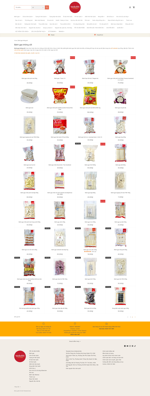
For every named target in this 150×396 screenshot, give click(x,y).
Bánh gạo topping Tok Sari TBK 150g (120, 192)
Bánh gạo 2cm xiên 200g (90, 249)
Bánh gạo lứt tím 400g (90, 308)
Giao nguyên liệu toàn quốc (73, 368)
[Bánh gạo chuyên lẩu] (120, 96)
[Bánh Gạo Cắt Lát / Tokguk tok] (90, 66)
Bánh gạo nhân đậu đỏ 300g (59, 308)
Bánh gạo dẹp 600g (90, 192)
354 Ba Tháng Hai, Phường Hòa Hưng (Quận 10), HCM (80, 353)
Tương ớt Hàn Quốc (34, 357)
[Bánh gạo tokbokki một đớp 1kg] (60, 237)
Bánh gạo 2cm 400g (90, 222)
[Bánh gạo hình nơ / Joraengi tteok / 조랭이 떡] (90, 125)
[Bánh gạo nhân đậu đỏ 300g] (60, 296)
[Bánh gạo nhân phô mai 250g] (29, 66)
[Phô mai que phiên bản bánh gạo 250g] (29, 296)
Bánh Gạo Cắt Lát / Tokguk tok (90, 78)
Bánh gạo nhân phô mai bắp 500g (29, 192)
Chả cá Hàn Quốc (34, 355)
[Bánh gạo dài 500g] (120, 153)
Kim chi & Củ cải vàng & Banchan (38, 370)
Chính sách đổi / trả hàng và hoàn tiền (113, 357)
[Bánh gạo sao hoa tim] (29, 153)
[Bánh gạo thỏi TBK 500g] (120, 267)
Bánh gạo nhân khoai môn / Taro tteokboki (60, 165)
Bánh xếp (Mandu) (34, 374)
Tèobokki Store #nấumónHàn (74, 351)
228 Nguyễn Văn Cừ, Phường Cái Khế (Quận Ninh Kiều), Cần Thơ (82, 365)
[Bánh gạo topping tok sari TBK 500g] (29, 125)
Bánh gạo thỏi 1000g (90, 165)
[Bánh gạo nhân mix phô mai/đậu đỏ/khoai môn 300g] (29, 267)
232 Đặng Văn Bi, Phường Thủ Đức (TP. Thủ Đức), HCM (81, 362)
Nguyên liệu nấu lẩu (34, 381)
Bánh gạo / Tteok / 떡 (59, 78)
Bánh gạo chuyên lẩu (120, 107)
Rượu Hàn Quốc (33, 379)
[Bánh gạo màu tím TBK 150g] (60, 267)
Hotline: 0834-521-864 (109, 364)
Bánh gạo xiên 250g (60, 222)
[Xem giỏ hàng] (134, 7)
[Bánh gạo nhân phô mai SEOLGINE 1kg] (90, 96)
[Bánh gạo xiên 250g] (60, 210)
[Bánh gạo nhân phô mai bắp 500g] (29, 181)
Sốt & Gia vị (32, 368)
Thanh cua (32, 377)
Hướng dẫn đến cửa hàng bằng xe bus (113, 362)
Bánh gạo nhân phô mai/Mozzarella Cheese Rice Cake (60, 108)
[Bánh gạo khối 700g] (90, 267)
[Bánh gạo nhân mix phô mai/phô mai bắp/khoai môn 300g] (60, 181)
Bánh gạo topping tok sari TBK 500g (29, 137)
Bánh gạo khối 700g (90, 279)
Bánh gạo (31, 353)
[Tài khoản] (130, 7)
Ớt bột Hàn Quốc (33, 359)
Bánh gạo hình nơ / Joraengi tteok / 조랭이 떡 (90, 137)
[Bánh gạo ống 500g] (120, 125)
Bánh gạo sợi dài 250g (120, 222)
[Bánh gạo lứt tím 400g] (90, 296)
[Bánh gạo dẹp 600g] (90, 181)
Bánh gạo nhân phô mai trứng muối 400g (29, 222)
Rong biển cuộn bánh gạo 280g (120, 308)
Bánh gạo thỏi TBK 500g (120, 279)
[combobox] (22, 7)
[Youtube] (127, 346)
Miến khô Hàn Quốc (34, 364)
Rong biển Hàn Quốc (34, 366)
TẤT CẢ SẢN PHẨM (34, 351)
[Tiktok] (135, 346)
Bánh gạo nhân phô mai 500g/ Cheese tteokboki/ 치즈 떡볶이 (120, 79)
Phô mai (31, 372)
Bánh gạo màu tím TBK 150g (59, 279)
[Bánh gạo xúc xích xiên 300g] (29, 237)
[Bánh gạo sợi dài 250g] (120, 210)
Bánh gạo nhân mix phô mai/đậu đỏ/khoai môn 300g (29, 279)
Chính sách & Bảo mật (108, 351)
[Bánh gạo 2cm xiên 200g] (90, 237)
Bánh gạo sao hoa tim (29, 165)
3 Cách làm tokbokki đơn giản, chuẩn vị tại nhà (26, 53)
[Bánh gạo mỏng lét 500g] (120, 237)
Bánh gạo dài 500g (121, 165)
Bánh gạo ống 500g (120, 137)
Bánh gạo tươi (29, 107)
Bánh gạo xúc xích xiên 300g (29, 249)
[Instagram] (130, 346)
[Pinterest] (132, 346)
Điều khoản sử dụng (108, 353)
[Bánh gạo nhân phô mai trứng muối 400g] (29, 210)
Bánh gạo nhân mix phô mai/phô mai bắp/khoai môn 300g (59, 193)
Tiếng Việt (16, 386)
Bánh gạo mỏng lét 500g (120, 249)
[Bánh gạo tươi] (29, 96)
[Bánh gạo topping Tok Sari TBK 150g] (120, 181)
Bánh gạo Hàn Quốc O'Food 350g (60, 137)
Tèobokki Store (27, 390)
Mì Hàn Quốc (32, 362)
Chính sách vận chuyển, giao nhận (112, 359)
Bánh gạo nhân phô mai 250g (29, 78)
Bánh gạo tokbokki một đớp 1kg (59, 249)
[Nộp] (47, 7)
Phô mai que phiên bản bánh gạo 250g (29, 308)
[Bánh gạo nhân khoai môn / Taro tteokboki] (60, 153)
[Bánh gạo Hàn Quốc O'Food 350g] (60, 125)
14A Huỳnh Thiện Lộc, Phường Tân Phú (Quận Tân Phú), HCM (81, 356)
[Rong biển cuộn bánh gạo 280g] (120, 296)
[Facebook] (125, 346)
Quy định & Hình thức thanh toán (111, 355)
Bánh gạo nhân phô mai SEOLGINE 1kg (90, 107)
